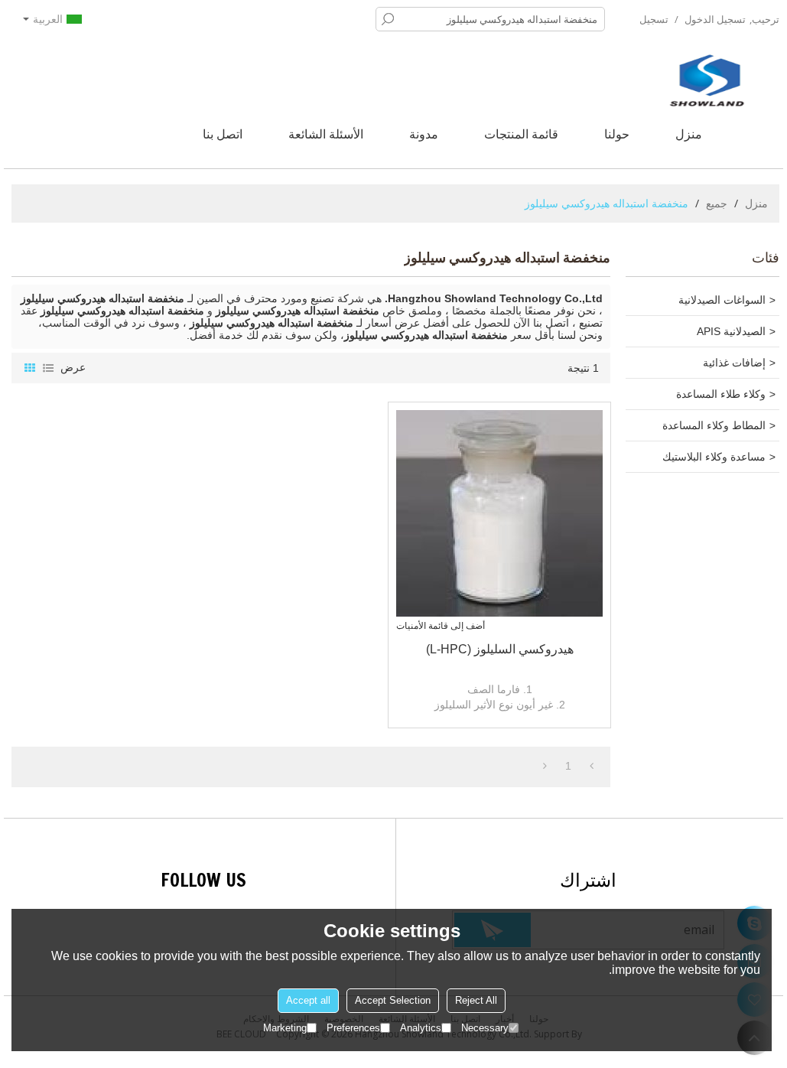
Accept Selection (393, 1000)
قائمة (48, 368)
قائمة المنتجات (521, 133)
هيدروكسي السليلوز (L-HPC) (500, 649)
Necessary (485, 1028)
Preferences (353, 1028)
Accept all (308, 1000)
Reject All (476, 1000)
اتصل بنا (222, 133)
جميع (716, 203)
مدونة (423, 133)
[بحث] (387, 19)
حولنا (616, 133)
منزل (688, 133)
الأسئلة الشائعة (325, 133)
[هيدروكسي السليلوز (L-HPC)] (499, 513)
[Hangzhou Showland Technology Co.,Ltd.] (706, 80)
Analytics (420, 1028)
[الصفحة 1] (591, 765)
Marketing (285, 1028)
